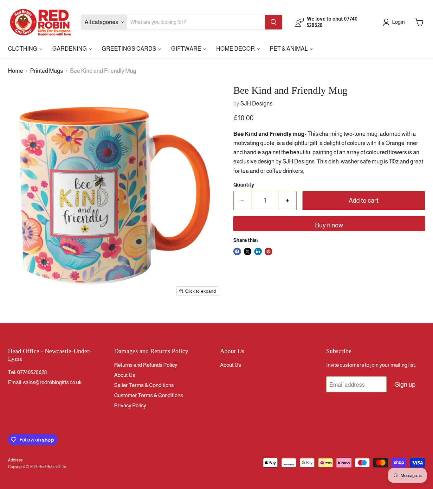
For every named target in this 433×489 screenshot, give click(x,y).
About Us (124, 375)
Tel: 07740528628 (27, 372)
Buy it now (329, 225)
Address (15, 460)
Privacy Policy (130, 406)
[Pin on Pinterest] (268, 251)
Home (15, 71)
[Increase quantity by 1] (288, 200)
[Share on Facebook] (237, 251)
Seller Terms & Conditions (144, 385)
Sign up (405, 384)
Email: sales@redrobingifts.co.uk (44, 382)
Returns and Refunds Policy (145, 365)
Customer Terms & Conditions (148, 395)
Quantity (243, 184)
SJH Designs (256, 103)
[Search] (273, 22)
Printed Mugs (46, 71)
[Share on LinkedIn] (258, 251)
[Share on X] (247, 251)
